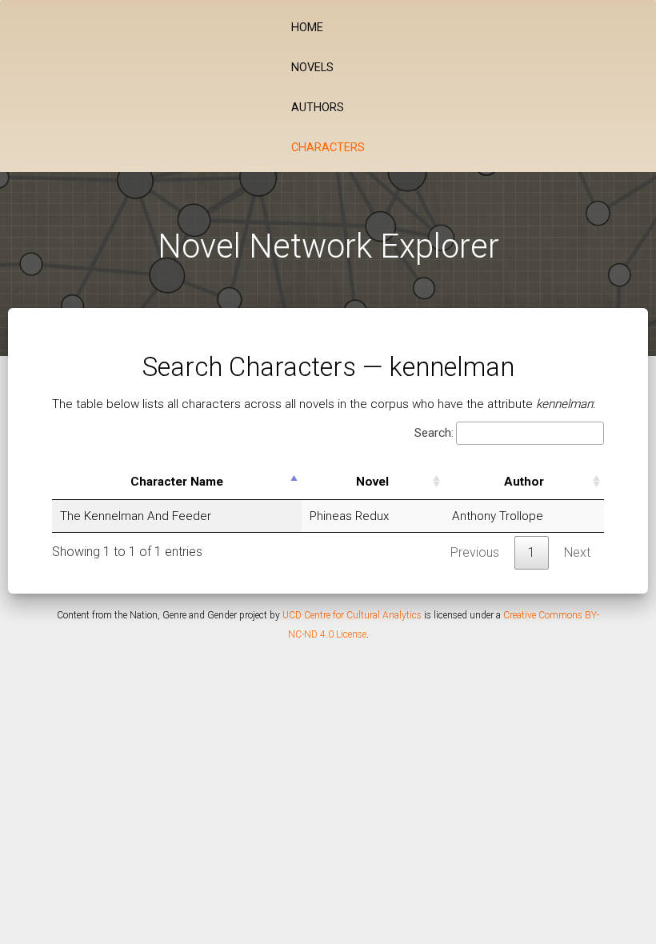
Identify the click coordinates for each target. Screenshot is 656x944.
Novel (372, 481)
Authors (317, 107)
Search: (434, 433)
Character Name (176, 481)
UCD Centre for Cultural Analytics (352, 615)
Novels (312, 67)
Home (307, 27)
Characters (328, 147)
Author (524, 481)
